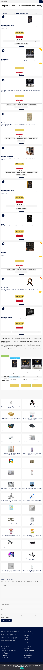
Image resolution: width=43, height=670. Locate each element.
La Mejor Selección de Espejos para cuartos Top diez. (32, 441)
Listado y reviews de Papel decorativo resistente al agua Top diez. (11, 489)
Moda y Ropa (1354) (28, 635)
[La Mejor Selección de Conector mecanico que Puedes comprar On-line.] (32, 496)
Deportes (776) (27, 639)
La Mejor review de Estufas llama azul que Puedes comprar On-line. (32, 430)
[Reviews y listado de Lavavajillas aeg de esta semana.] (11, 519)
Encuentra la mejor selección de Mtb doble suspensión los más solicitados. (32, 559)
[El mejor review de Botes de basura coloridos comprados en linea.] (11, 461)
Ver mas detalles (14, 385)
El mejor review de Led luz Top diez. (11, 558)
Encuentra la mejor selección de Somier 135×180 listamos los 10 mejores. (11, 477)
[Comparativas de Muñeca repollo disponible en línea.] (11, 531)
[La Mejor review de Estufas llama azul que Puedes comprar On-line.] (32, 426)
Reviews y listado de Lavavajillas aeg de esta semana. (11, 523)
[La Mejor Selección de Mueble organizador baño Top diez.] (32, 472)
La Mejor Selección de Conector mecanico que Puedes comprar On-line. (32, 501)
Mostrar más (21, 46)
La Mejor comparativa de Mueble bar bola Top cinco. (32, 406)
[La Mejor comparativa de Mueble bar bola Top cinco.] (32, 402)
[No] (41, 667)
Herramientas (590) (28, 655)
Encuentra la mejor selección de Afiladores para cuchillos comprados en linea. (11, 407)
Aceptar (21, 668)
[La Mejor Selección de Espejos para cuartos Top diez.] (32, 437)
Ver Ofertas (19, 39)
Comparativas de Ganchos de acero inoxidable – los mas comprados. (11, 501)
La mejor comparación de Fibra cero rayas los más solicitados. (32, 536)
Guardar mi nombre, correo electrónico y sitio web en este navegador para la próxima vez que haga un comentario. (21, 616)
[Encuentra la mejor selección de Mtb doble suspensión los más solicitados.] (32, 554)
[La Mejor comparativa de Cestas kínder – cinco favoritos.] (32, 484)
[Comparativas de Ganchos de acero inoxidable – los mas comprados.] (11, 496)
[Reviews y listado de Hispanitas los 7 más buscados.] (32, 543)
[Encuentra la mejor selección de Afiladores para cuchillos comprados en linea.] (11, 402)
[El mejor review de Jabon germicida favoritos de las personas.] (32, 566)
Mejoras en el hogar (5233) (29, 653)
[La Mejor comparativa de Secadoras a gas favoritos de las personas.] (32, 519)
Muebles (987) (27, 657)
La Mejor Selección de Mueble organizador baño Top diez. (32, 477)
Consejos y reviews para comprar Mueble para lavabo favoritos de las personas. (11, 454)
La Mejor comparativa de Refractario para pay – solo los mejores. (10, 442)
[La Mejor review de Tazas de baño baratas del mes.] (11, 508)
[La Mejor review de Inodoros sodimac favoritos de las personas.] (32, 508)
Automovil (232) (5, 655)
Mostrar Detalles (21, 75)
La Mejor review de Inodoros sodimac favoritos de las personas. (32, 512)
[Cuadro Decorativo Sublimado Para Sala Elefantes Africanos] (29, 311)
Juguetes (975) (27, 637)
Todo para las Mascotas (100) (30, 652)
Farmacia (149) (5, 657)
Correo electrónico (5, 604)
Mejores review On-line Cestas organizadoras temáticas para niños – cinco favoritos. (11, 430)
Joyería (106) (27, 648)
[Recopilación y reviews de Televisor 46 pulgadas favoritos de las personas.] (11, 543)
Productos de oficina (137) (29, 650)
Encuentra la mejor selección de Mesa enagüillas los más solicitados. (32, 465)
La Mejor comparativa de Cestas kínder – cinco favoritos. (32, 488)
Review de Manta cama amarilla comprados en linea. (11, 418)
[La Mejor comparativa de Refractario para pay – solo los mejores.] (11, 437)
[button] (41, 1)
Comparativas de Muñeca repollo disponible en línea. (11, 535)
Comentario (3, 585)
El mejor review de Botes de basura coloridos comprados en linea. (11, 465)
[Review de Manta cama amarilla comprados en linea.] (11, 414)
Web (2, 609)
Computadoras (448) (6, 652)
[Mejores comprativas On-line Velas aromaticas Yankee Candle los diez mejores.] (32, 449)
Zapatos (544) (27, 641)
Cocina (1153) (5, 648)
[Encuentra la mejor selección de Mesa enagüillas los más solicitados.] (32, 461)
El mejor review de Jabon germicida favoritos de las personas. (32, 571)
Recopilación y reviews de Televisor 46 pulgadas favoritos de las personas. (11, 547)
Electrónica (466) (27, 642)
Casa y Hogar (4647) (28, 633)
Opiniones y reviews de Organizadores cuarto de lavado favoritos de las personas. (32, 419)
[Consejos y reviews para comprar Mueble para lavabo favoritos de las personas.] (11, 449)
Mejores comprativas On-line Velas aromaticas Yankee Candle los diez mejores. (32, 454)
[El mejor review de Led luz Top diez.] (11, 554)
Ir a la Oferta (19, 32)
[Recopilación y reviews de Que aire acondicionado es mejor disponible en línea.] (11, 566)
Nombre (3, 599)
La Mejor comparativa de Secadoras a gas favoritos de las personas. (32, 524)
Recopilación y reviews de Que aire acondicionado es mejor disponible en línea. (11, 571)
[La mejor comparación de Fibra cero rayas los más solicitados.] (32, 531)
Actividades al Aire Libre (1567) (9, 650)
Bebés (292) (5, 653)
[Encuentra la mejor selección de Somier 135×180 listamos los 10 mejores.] (11, 472)
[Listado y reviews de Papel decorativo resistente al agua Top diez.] (11, 484)
